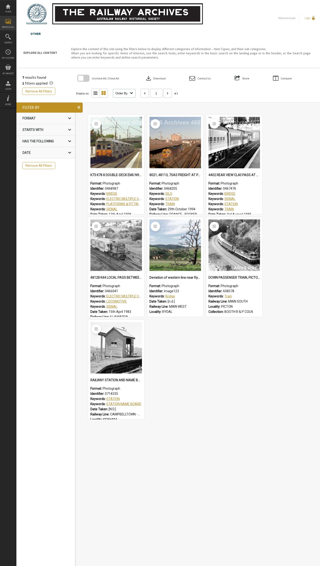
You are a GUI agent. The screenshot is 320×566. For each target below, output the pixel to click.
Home (8, 11)
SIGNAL (111, 209)
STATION (172, 199)
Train (228, 296)
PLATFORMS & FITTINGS (124, 204)
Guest (292, 18)
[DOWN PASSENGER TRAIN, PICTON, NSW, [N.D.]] (234, 245)
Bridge (170, 296)
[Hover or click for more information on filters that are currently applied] (51, 83)
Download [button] (155, 78)
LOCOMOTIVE (116, 301)
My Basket (8, 73)
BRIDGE (111, 194)
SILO (168, 194)
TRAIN (170, 204)
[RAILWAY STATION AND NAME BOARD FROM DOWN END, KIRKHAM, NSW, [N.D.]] (116, 348)
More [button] (8, 104)
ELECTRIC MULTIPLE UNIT (125, 199)
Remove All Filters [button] (39, 91)
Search (8, 42)
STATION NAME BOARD (123, 404)
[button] (200, 78)
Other (35, 34)
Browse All (8, 27)
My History (8, 57)
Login (8, 88)
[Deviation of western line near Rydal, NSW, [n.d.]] (175, 245)
